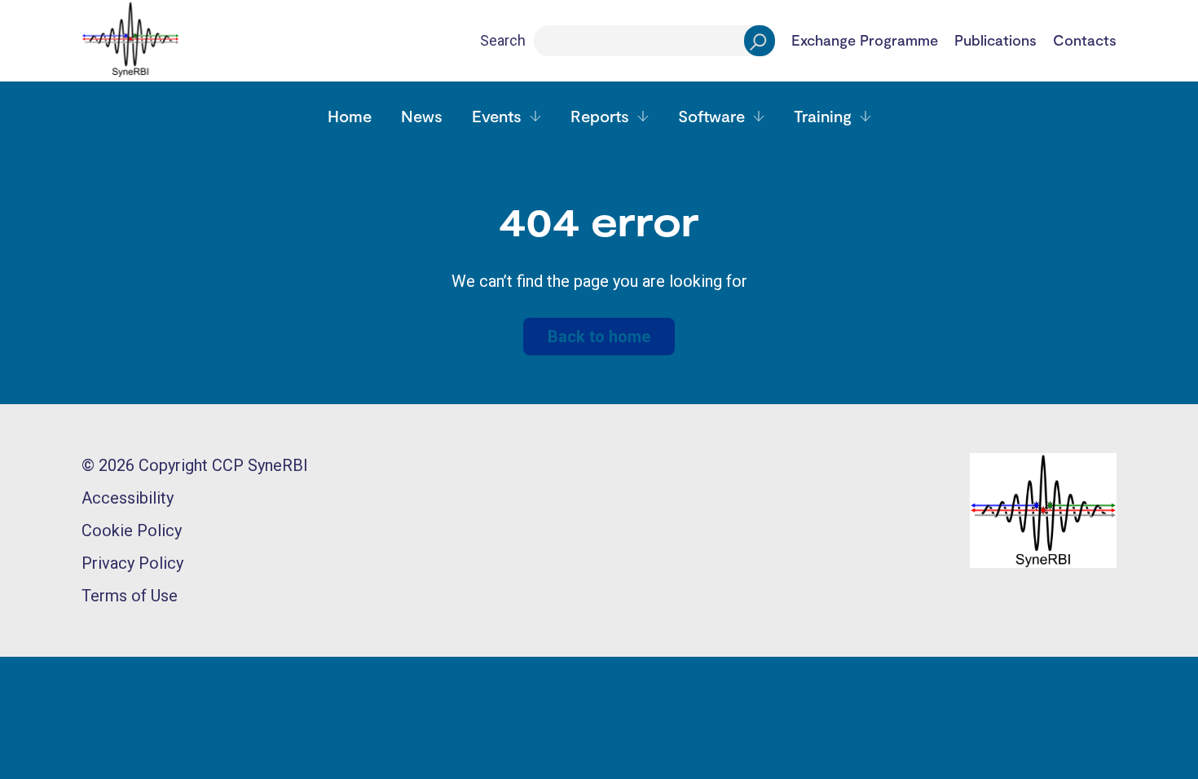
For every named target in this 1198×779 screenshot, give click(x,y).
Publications (995, 41)
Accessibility (127, 498)
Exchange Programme (864, 41)
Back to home (599, 336)
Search (503, 40)
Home (350, 115)
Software (711, 115)
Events (497, 115)
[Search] (759, 40)
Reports (599, 115)
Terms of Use (129, 595)
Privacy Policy (132, 563)
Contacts (1085, 41)
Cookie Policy (131, 530)
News (422, 115)
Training (823, 115)
